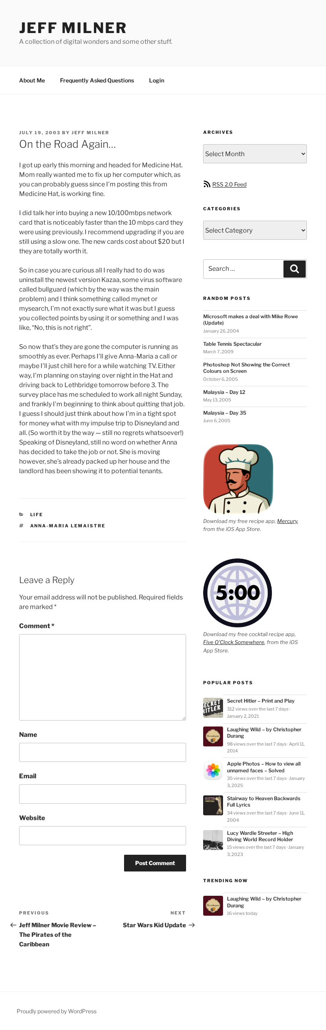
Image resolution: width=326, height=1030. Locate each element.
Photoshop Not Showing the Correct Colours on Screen (246, 368)
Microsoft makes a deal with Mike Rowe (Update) (250, 319)
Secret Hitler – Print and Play (261, 701)
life (36, 514)
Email (27, 776)
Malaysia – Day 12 (224, 392)
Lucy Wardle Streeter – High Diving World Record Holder (260, 836)
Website (32, 818)
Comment (36, 626)
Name (28, 734)
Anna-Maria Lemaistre (68, 526)
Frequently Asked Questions (97, 80)
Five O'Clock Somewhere (233, 642)
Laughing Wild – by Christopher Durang (264, 732)
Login (156, 80)
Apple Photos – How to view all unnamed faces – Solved (264, 767)
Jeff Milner (73, 28)
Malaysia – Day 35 (224, 413)
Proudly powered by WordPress (57, 1011)
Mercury (287, 521)
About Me (32, 80)
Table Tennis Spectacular (232, 344)
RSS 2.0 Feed (229, 184)
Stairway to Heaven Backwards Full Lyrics (264, 801)
